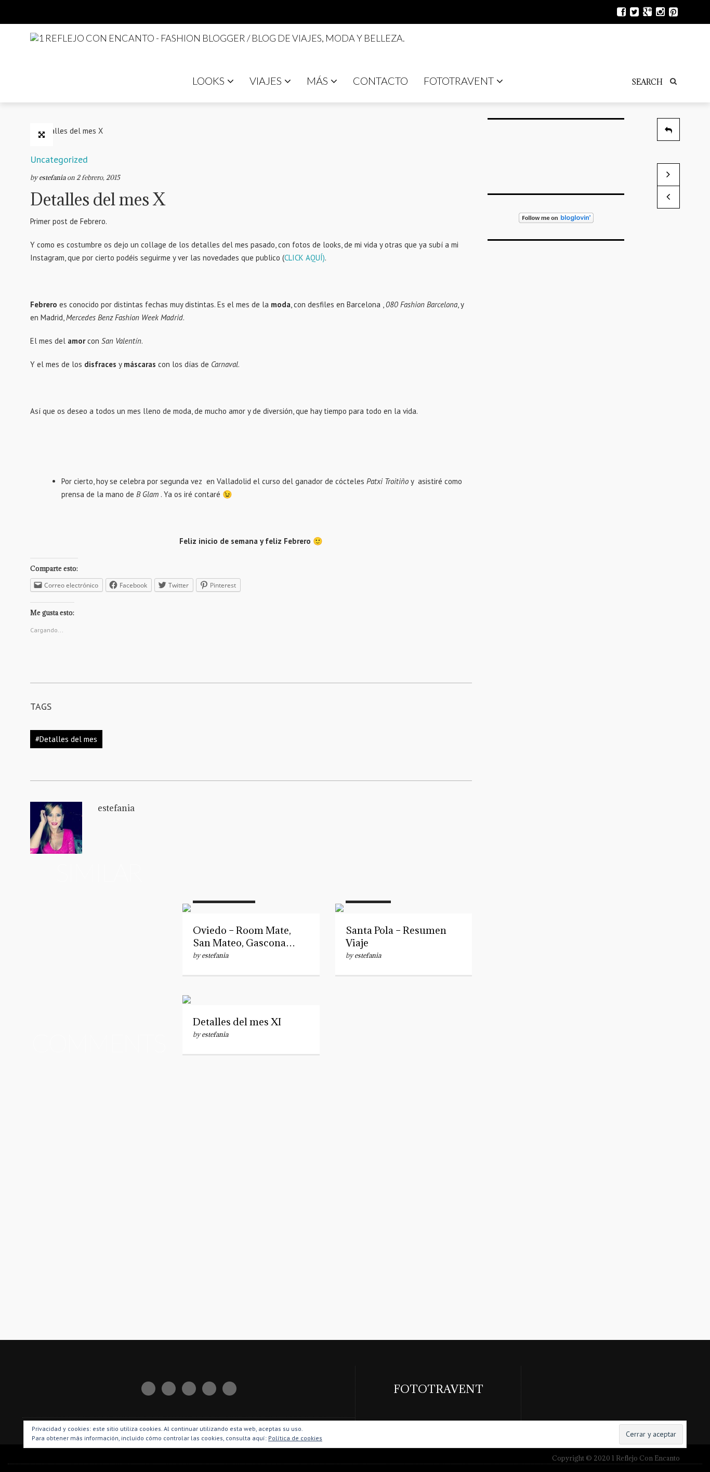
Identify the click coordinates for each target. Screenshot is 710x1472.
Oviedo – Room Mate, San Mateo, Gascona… (244, 936)
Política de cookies (295, 1438)
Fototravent (459, 80)
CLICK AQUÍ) (304, 258)
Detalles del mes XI (237, 1021)
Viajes (265, 80)
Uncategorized (59, 159)
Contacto (380, 80)
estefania (53, 177)
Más (317, 80)
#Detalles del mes (66, 739)
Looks (208, 80)
